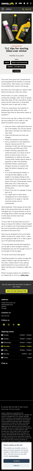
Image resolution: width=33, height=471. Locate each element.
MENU (8, 9)
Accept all (16, 461)
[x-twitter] (13, 324)
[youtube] (18, 324)
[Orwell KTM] (20, 3)
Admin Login (4, 409)
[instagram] (8, 324)
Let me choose (14, 456)
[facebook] (3, 324)
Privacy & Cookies (15, 409)
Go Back (17, 71)
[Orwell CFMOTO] (27, 3)
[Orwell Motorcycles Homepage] (7, 3)
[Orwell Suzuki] (24, 3)
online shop (24, 275)
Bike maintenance (19, 62)
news (7, 62)
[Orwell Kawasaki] (16, 3)
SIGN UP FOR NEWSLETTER (16, 291)
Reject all (16, 465)
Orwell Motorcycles (16, 67)
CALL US (28, 9)
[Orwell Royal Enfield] (31, 3)
